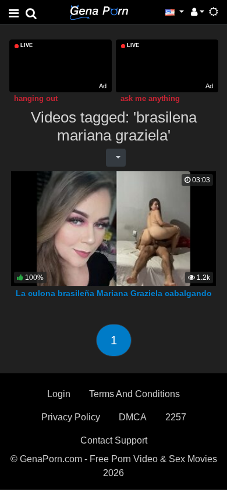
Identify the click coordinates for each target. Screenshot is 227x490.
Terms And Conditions (134, 394)
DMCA (133, 417)
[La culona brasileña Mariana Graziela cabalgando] (113, 228)
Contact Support (113, 440)
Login (58, 394)
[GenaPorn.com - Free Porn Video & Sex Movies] (99, 11)
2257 (175, 417)
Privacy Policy (70, 417)
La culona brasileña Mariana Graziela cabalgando (114, 293)
